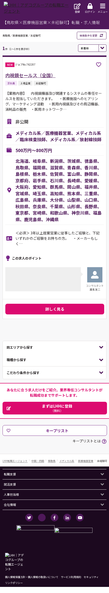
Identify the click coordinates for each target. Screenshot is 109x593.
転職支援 (10, 474)
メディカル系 (66, 461)
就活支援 (10, 484)
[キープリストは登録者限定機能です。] (99, 64)
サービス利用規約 (71, 577)
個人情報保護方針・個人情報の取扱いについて (31, 577)
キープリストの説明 (104, 441)
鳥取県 (52, 461)
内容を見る (54, 347)
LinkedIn (67, 517)
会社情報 (10, 504)
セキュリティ (91, 577)
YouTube (80, 517)
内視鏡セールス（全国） (30, 75)
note (42, 517)
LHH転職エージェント (15, 461)
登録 (77, 11)
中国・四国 (37, 461)
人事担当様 (11, 494)
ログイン (90, 11)
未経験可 (102, 461)
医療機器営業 (85, 461)
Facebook (54, 517)
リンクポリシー (14, 583)
